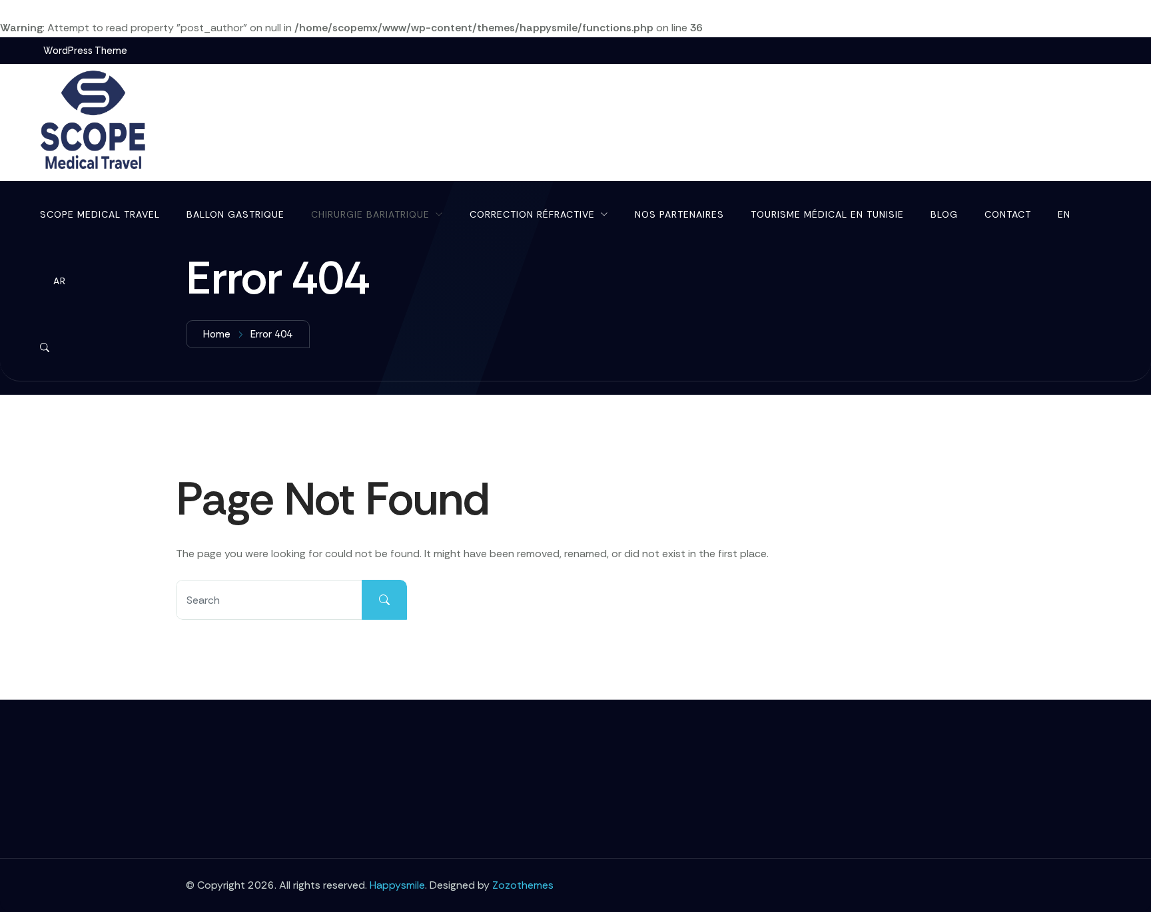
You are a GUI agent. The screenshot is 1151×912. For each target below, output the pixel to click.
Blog (944, 214)
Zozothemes (523, 885)
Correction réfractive (532, 214)
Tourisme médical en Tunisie (827, 214)
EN (1064, 214)
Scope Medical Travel (100, 214)
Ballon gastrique (235, 214)
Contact (1007, 214)
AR (59, 281)
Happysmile (397, 885)
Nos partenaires (679, 214)
